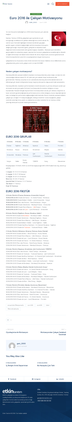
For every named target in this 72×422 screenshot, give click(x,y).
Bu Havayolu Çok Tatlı (45, 365)
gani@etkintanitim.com (44, 398)
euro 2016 (30, 305)
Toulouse (27, 227)
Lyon (26, 209)
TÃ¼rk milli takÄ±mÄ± (13, 309)
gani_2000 (21, 343)
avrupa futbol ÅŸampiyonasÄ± (16, 305)
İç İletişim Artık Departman (17, 365)
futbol (47, 305)
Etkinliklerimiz (36, 14)
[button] (48, 4)
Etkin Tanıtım (6, 413)
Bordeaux (26, 216)
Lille (34, 207)
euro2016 (39, 305)
